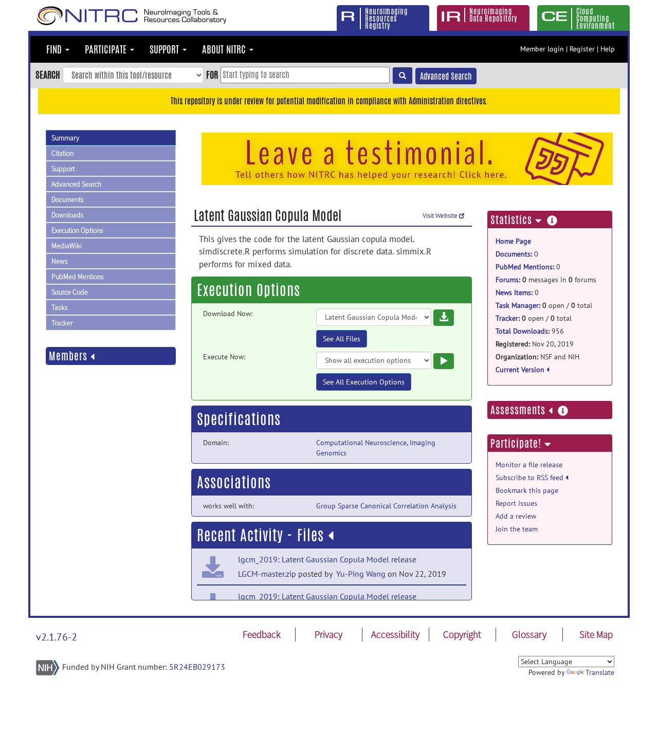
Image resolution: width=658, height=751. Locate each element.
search (47, 74)
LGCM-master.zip (267, 574)
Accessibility (395, 634)
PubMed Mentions (77, 276)
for (212, 74)
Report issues (516, 503)
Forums (507, 279)
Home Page (513, 241)
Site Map (596, 634)
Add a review (516, 516)
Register (582, 48)
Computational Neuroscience (361, 442)
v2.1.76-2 (56, 637)
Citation (62, 153)
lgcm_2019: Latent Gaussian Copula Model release (327, 559)
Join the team (517, 529)
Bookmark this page (527, 490)
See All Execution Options (364, 382)
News (59, 261)
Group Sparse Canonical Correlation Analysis (386, 505)
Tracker (61, 322)
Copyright (462, 634)
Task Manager (517, 305)
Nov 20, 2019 (535, 344)
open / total (544, 305)
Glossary (529, 634)
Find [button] (55, 49)
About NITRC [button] (225, 49)
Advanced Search (446, 76)
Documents (67, 199)
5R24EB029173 (197, 667)
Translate (600, 672)
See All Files (341, 338)
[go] (402, 75)
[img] (331, 535)
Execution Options (77, 230)
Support (63, 168)
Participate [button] (107, 49)
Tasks (59, 307)
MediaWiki (66, 245)
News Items (513, 292)
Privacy (328, 634)
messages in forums (546, 279)
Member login (542, 48)
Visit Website (441, 215)
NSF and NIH (537, 356)
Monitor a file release (529, 464)
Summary (65, 137)
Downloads (67, 214)
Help (607, 48)
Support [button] (165, 49)
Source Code (69, 292)
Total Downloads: (523, 331)
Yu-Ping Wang (360, 574)
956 (530, 331)
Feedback (262, 634)
